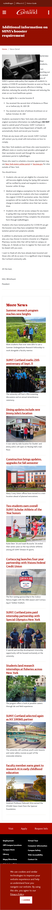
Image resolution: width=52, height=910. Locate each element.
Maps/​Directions (10, 859)
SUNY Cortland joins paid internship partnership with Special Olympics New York (23, 615)
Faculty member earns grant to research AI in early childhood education (25, 769)
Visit (10, 828)
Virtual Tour (33, 840)
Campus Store (9, 849)
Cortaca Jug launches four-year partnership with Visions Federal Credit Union (25, 562)
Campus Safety (34, 850)
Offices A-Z (20, 3)
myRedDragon (8, 3)
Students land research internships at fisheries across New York (24, 669)
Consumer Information (37, 846)
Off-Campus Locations (12, 845)
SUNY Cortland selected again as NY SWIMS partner (25, 717)
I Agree (26, 900)
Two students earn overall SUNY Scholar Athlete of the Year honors (24, 509)
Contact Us (32, 859)
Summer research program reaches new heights (22, 312)
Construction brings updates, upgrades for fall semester (24, 461)
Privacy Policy (17, 894)
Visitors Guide (31, 3)
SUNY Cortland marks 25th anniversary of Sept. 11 (22, 361)
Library (6, 854)
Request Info (41, 828)
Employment (8, 840)
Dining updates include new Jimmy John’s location (23, 411)
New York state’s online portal (17, 164)
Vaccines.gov (38, 164)
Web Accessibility (35, 855)
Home (4, 49)
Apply (24, 828)
